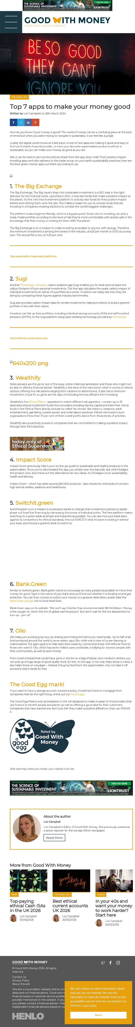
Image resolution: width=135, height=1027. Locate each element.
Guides (100, 895)
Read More (54, 837)
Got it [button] (98, 1015)
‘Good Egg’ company (34, 285)
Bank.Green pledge (22, 601)
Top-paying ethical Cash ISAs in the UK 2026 (27, 906)
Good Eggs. (78, 694)
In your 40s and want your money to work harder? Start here (113, 908)
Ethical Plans (37, 401)
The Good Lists (19, 97)
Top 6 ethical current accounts (28, 338)
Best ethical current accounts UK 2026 (70, 906)
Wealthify (27, 377)
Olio (20, 630)
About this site (21, 984)
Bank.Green (31, 584)
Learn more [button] (89, 1005)
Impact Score (34, 459)
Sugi (21, 278)
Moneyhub (119, 317)
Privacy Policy (20, 980)
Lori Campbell (32, 113)
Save (14, 895)
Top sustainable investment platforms (33, 256)
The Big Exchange (39, 186)
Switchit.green (34, 503)
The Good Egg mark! (37, 684)
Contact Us (19, 977)
